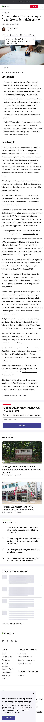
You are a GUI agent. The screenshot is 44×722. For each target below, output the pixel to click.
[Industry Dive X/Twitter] (12, 641)
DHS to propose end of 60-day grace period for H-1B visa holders (23, 559)
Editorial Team (7, 657)
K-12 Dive (21, 675)
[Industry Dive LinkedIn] (3, 641)
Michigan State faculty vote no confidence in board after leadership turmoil (21, 469)
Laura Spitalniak (12, 28)
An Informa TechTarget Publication (22, 2)
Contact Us (6, 660)
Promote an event (24, 663)
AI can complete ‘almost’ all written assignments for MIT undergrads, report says (23, 541)
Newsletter (5, 663)
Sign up (34, 6)
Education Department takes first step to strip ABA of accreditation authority (23, 530)
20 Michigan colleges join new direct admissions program (23, 550)
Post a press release (16, 624)
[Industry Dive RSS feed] (16, 641)
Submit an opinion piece (26, 660)
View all (5, 624)
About (4, 653)
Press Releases (7, 672)
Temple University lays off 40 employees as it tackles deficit (18, 508)
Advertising (22, 653)
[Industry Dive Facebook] (7, 641)
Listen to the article (14, 72)
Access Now (8, 717)
